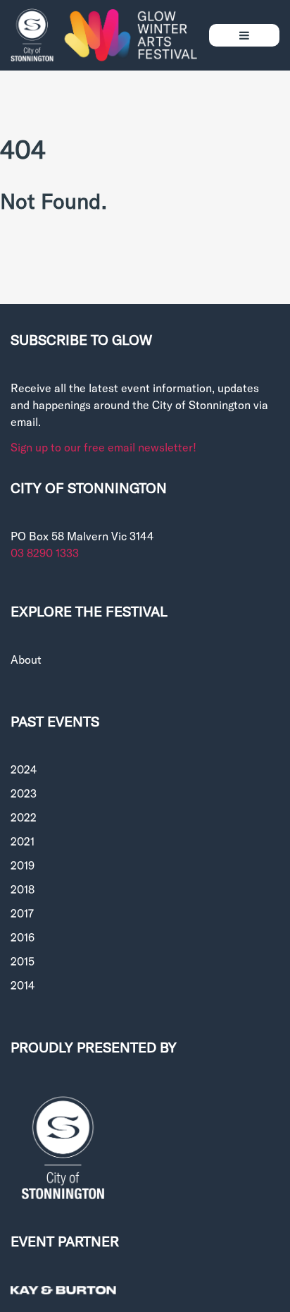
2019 (22, 865)
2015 (22, 961)
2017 (22, 913)
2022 (24, 817)
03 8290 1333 (45, 552)
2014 (22, 985)
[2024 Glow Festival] (104, 35)
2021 (22, 841)
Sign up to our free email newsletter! (103, 447)
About (26, 659)
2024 (24, 769)
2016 (22, 937)
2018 (22, 889)
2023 (24, 793)
